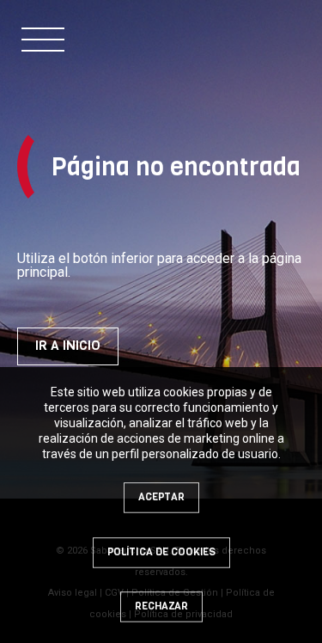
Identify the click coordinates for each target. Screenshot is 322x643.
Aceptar (160, 497)
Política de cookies (160, 552)
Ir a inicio (67, 345)
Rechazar (160, 606)
